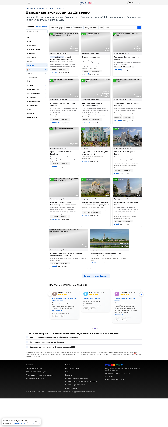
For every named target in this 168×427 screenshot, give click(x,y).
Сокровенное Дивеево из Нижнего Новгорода (127, 104)
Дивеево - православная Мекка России (106, 253)
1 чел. (68, 27)
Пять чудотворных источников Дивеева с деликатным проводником (66, 254)
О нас (67, 372)
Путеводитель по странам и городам (39, 375)
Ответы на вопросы (72, 368)
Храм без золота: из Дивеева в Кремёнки (62, 153)
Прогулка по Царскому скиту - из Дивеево (126, 58)
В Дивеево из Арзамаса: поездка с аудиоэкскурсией (95, 153)
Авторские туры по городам (36, 372)
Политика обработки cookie (75, 385)
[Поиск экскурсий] (139, 27)
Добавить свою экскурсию (35, 378)
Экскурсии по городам (34, 368)
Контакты (110, 376)
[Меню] (28, 2)
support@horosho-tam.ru (115, 380)
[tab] (92, 328)
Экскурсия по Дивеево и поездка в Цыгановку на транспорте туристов (95, 203)
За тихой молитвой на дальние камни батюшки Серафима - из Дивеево (62, 59)
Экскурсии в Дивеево (56, 8)
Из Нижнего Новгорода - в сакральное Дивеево (92, 104)
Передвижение (90, 27)
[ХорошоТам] (86, 2)
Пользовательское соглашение (76, 378)
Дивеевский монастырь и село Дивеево (125, 153)
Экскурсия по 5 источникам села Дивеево (126, 203)
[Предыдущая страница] (50, 294)
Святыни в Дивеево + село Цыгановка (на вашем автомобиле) (63, 203)
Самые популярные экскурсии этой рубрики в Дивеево (54, 337)
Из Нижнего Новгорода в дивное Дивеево (62, 104)
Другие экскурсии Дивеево (95, 276)
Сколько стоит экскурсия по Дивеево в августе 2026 (52, 347)
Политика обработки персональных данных (81, 381)
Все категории (41, 27)
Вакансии (68, 375)
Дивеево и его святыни (91, 57)
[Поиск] (139, 2)
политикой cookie (19, 423)
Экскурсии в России (40, 8)
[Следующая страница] (141, 294)
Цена (102, 27)
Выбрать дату (56, 27)
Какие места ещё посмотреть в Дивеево (47, 342)
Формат (77, 27)
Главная (29, 8)
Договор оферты (71, 388)
